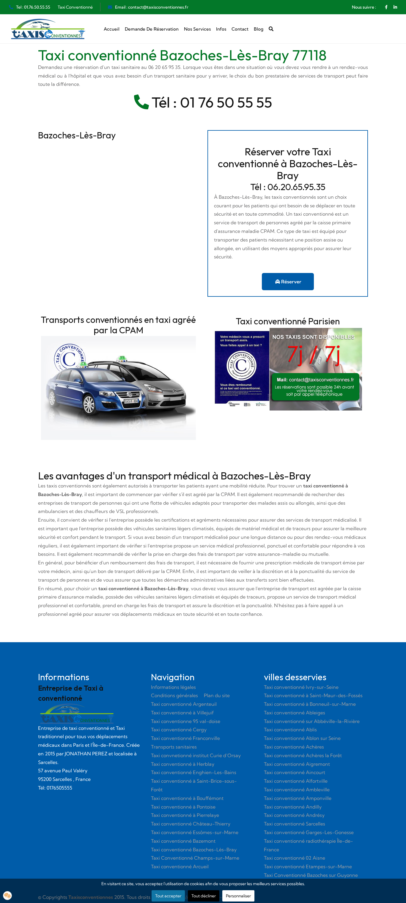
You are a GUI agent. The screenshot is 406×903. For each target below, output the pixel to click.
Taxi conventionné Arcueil (180, 866)
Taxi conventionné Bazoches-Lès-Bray (194, 850)
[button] (7, 895)
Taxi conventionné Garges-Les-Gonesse (309, 832)
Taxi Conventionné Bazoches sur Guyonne (311, 875)
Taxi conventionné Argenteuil (184, 704)
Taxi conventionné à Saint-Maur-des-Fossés (313, 695)
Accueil (111, 29)
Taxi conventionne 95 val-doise (185, 721)
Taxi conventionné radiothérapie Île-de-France (308, 845)
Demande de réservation (152, 29)
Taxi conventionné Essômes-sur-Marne (194, 832)
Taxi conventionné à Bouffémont (187, 798)
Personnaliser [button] (238, 896)
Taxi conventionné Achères (294, 747)
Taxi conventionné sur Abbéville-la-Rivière (312, 721)
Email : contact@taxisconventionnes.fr (151, 7)
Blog (258, 29)
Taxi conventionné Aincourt (294, 772)
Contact (240, 29)
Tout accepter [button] (168, 896)
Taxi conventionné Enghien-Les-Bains (193, 772)
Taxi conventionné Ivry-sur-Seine (301, 687)
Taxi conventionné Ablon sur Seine (302, 738)
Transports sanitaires (174, 747)
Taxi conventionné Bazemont (183, 841)
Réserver (290, 282)
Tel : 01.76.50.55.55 (33, 7)
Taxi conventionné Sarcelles (294, 824)
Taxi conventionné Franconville (185, 738)
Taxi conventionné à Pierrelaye (185, 815)
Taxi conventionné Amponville (297, 798)
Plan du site (217, 695)
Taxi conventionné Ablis (290, 729)
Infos (221, 29)
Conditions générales (174, 695)
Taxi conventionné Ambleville (297, 790)
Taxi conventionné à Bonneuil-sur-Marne (310, 704)
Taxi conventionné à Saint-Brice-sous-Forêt (194, 785)
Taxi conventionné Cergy (179, 729)
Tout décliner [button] (203, 896)
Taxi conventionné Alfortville (296, 781)
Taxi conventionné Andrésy (294, 815)
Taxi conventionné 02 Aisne (294, 858)
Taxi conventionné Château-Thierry (190, 824)
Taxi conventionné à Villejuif (182, 713)
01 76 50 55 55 (226, 102)
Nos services (197, 29)
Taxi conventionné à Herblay (182, 764)
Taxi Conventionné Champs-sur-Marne (195, 858)
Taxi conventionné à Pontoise (183, 807)
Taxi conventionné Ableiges (294, 713)
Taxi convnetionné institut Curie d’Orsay (196, 755)
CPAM (228, 494)
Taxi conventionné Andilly (293, 807)
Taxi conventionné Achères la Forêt (303, 755)
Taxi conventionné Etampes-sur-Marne (308, 866)
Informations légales (173, 687)
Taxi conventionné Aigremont (297, 764)
